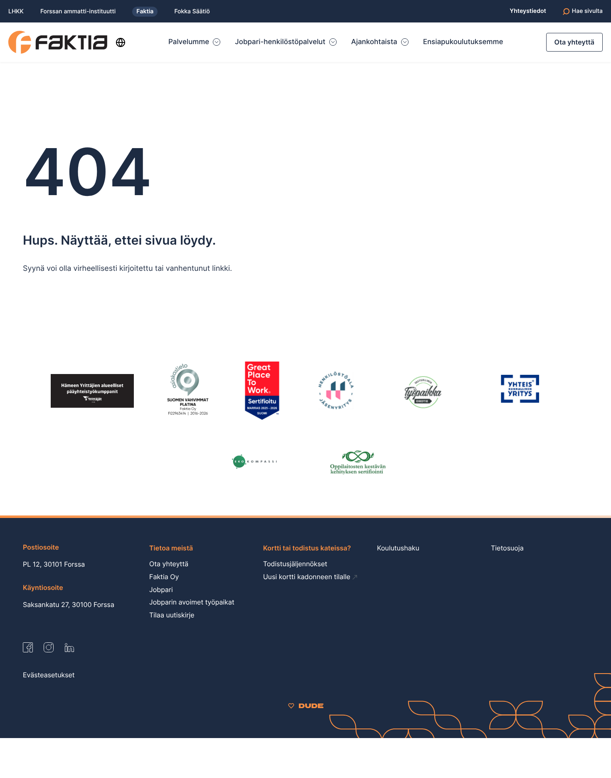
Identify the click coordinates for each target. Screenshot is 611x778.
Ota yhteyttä (574, 42)
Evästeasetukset (49, 675)
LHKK (16, 12)
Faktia (144, 11)
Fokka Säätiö (191, 12)
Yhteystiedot (528, 11)
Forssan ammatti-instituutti (78, 12)
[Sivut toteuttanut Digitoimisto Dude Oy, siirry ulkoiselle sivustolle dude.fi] (305, 705)
